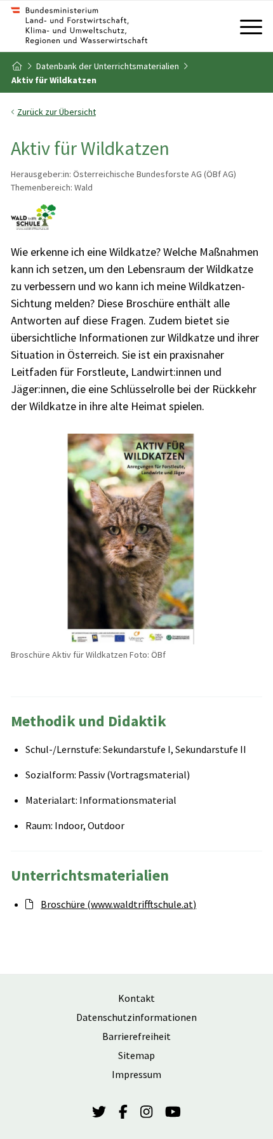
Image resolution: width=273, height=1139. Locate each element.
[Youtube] (173, 1112)
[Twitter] (99, 1112)
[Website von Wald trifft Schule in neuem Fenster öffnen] (33, 219)
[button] (136, 112)
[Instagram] (146, 1112)
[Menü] (244, 26)
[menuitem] (244, 26)
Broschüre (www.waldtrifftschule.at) (118, 904)
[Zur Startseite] (111, 26)
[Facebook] (123, 1112)
